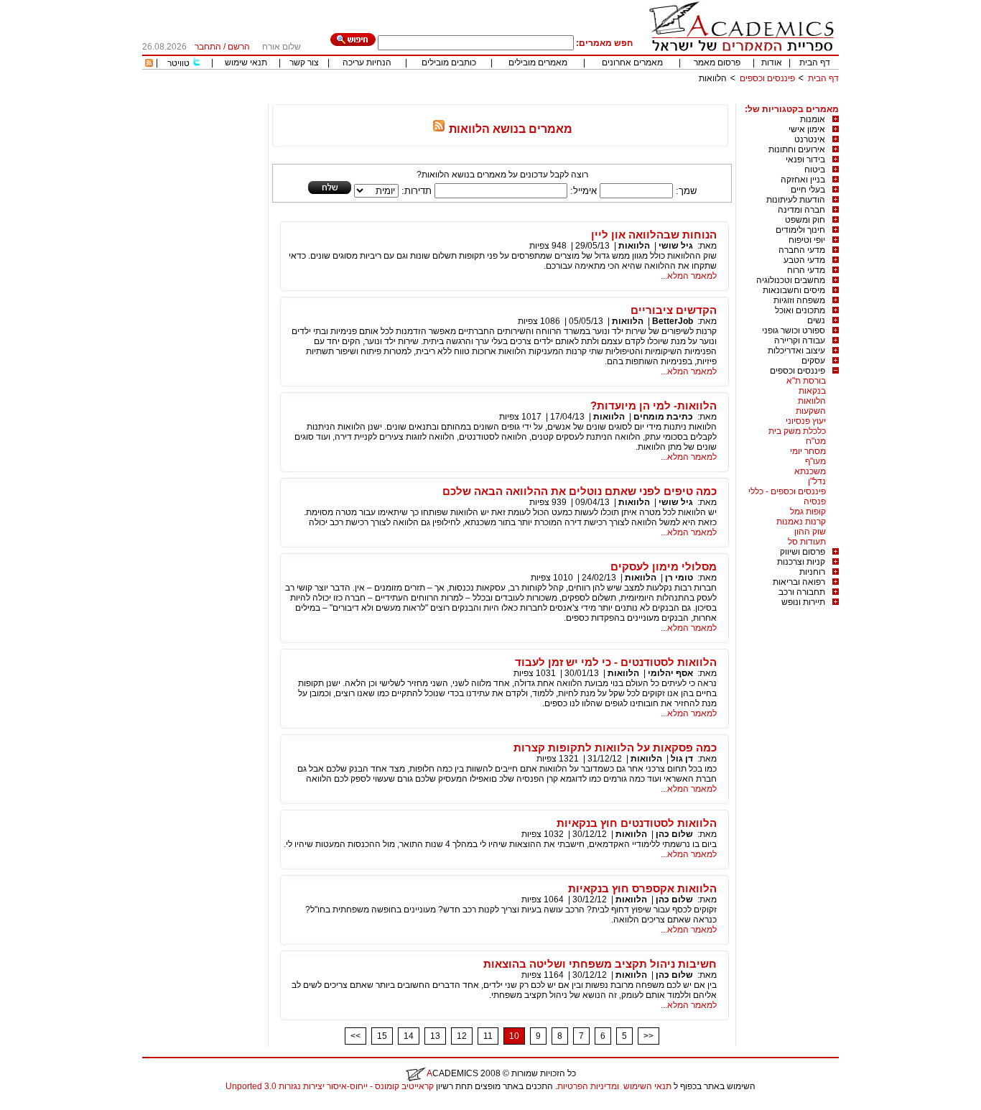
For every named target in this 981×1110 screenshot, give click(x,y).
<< (355, 1036)
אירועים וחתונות (796, 149)
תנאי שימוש (246, 62)
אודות (771, 62)
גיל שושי (676, 246)
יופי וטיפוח (807, 240)
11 (488, 1036)
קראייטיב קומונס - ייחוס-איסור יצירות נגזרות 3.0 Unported (330, 1086)
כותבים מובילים (449, 62)
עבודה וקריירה (799, 341)
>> (648, 1036)
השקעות (811, 411)
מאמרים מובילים (537, 62)
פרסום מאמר (717, 62)
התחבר (208, 47)
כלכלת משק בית (797, 431)
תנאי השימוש (647, 1086)
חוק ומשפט (805, 220)
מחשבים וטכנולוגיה (790, 280)
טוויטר (178, 63)
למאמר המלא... (689, 276)
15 (382, 1036)
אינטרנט (809, 139)
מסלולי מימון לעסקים (663, 566)
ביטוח (814, 170)
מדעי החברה (801, 250)
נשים (816, 320)
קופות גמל (808, 512)
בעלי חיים (808, 190)
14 (409, 1036)
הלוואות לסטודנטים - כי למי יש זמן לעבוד (616, 662)
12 (462, 1036)
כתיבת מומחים (663, 417)
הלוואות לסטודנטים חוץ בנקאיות (637, 823)
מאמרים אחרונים (632, 62)
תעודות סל (807, 542)
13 (435, 1036)
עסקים (813, 361)
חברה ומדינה (801, 210)
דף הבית (814, 62)
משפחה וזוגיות (799, 300)
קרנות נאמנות (801, 522)
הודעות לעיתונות (795, 200)
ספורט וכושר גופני (793, 330)
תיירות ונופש (803, 602)
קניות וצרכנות (801, 562)
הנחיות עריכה (367, 62)
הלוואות (812, 401)
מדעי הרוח (806, 270)
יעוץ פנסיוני (806, 421)
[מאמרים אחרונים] (149, 64)
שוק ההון (810, 532)
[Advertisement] (577, 98)
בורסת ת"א (806, 381)
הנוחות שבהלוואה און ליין (654, 234)
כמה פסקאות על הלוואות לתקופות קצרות (615, 747)
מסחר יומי (808, 451)
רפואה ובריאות (799, 582)
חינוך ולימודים (800, 230)
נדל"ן (817, 481)
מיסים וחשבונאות (794, 290)
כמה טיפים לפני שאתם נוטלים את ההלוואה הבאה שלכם (579, 491)
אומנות (812, 119)
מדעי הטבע (804, 260)
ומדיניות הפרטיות (588, 1086)
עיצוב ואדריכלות (796, 351)
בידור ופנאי (805, 159)
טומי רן (679, 578)
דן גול (682, 759)
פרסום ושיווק (802, 552)
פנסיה (815, 501)
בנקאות (812, 391)
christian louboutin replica (56, 1105)
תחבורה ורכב (801, 592)
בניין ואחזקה (803, 180)
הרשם (239, 47)
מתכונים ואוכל (800, 310)
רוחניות (812, 572)
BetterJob (672, 321)
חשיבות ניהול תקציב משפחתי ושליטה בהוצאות (600, 964)
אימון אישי (807, 129)
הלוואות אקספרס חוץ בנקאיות (642, 888)
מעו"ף (815, 461)
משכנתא (810, 471)
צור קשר (304, 62)
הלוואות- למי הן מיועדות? (653, 405)
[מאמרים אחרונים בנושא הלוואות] (439, 129)
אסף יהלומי (670, 673)
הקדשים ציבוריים (674, 310)
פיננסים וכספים (767, 78)
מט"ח (816, 441)
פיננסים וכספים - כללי (787, 491)
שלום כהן (674, 834)
